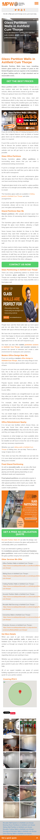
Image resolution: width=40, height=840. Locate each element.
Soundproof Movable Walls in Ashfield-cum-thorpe (19, 831)
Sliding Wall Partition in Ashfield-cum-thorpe (17, 827)
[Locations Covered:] (2, 3)
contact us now (20, 264)
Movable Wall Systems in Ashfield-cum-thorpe (18, 823)
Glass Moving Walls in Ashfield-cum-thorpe (17, 833)
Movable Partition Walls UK (11, 540)
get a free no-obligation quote (20, 533)
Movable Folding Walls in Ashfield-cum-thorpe (18, 829)
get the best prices (20, 81)
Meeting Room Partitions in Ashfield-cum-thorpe (19, 825)
